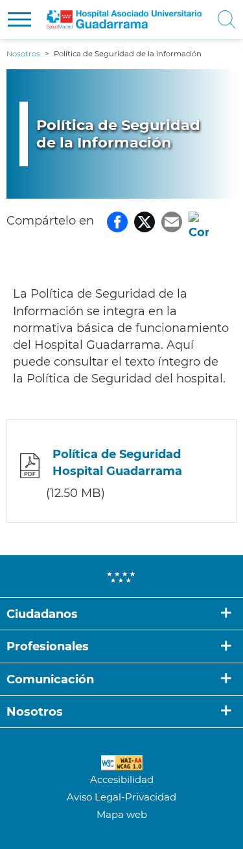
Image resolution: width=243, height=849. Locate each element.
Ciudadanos (42, 614)
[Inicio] (124, 19)
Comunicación (50, 679)
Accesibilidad (122, 779)
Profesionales (47, 646)
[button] (19, 19)
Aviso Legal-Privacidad (121, 797)
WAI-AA (122, 763)
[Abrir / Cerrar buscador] (226, 19)
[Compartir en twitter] (144, 221)
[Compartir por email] (171, 221)
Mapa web (122, 814)
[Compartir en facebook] (117, 221)
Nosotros (34, 712)
